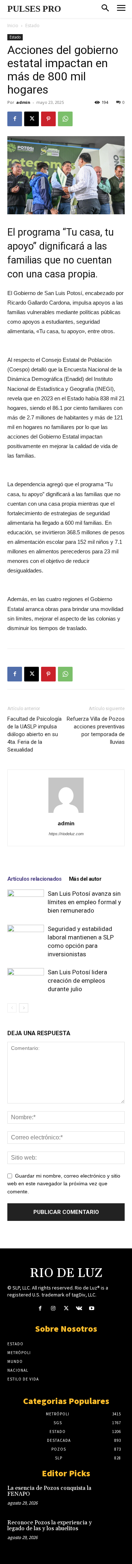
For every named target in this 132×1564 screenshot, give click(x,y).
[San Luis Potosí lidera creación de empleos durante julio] (25, 980)
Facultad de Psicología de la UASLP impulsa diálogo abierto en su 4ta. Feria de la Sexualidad (34, 734)
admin (23, 102)
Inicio (12, 25)
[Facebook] (14, 119)
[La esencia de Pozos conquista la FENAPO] (113, 1495)
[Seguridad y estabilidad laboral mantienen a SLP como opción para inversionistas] (25, 937)
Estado (32, 25)
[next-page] (23, 1007)
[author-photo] (66, 813)
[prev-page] (11, 1007)
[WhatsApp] (65, 119)
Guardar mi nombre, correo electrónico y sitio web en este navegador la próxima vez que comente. (63, 1184)
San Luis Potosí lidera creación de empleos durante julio (77, 980)
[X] (31, 119)
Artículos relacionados (34, 879)
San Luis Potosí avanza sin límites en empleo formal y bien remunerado (84, 902)
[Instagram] (53, 1308)
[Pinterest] (48, 119)
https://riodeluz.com (66, 834)
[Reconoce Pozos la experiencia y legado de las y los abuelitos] (113, 1530)
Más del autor (85, 879)
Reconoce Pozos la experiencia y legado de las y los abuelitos (49, 1525)
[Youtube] (91, 1308)
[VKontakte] (79, 1308)
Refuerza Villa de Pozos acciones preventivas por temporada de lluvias (96, 730)
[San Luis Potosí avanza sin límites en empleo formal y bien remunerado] (25, 902)
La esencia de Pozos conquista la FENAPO (49, 1491)
